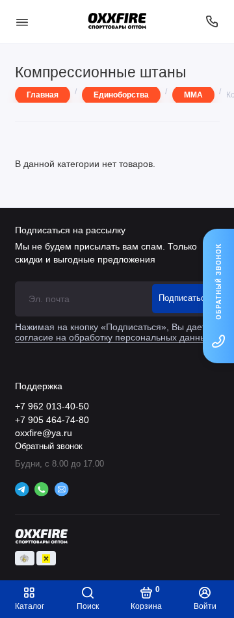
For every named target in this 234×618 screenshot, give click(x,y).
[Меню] (22, 22)
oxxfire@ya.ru (43, 433)
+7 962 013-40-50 (52, 406)
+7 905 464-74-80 (52, 420)
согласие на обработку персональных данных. (114, 337)
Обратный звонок (49, 446)
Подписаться (184, 298)
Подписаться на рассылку (70, 230)
